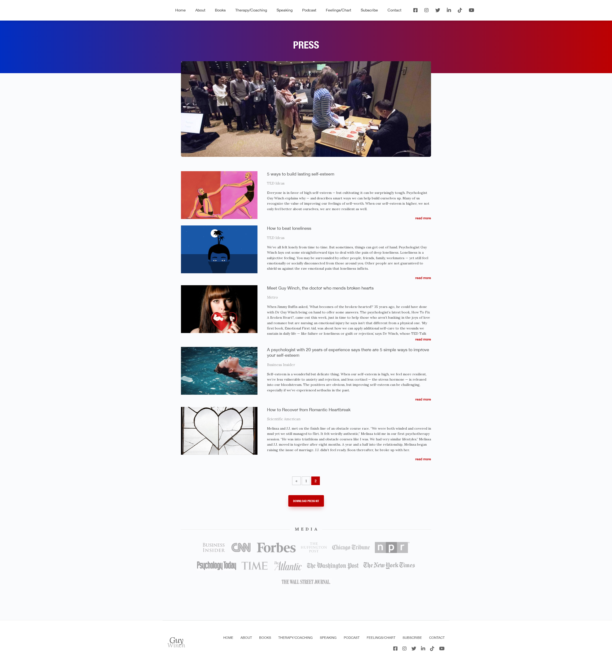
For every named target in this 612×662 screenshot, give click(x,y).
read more (423, 218)
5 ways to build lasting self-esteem (300, 173)
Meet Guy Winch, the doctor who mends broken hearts (320, 287)
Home (180, 10)
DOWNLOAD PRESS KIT (306, 501)
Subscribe (369, 10)
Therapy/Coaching (251, 10)
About (200, 10)
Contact (394, 10)
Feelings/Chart (338, 10)
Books (220, 10)
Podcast (309, 10)
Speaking (285, 10)
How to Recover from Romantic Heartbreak (308, 409)
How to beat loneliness (289, 228)
